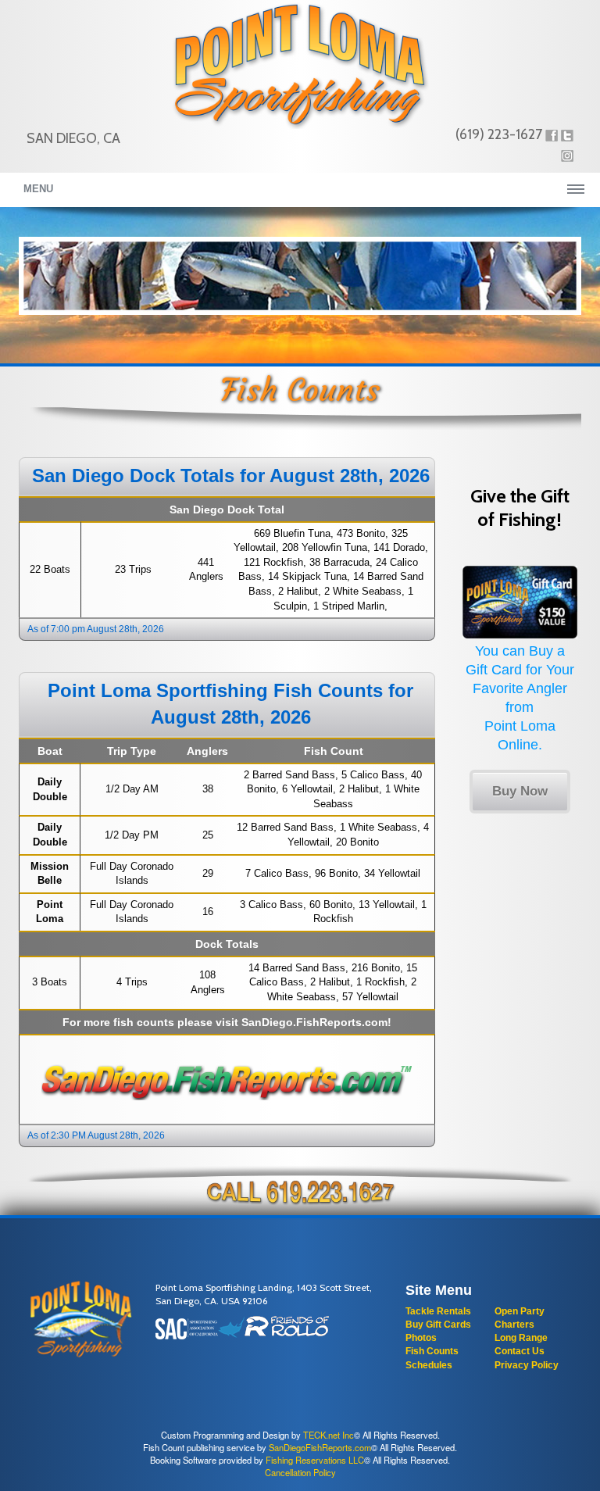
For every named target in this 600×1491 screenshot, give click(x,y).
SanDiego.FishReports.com (314, 1022)
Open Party (520, 1311)
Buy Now (520, 791)
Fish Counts (432, 1351)
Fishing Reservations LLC (315, 1459)
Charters (514, 1324)
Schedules (428, 1365)
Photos (421, 1337)
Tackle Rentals (438, 1311)
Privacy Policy (527, 1365)
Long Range (521, 1337)
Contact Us (520, 1351)
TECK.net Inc (328, 1434)
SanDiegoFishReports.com (320, 1447)
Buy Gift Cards (438, 1324)
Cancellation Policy (300, 1472)
